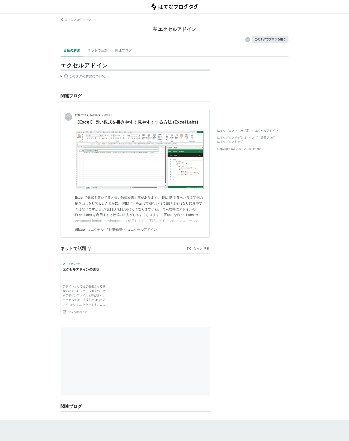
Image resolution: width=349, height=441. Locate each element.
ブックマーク (71, 263)
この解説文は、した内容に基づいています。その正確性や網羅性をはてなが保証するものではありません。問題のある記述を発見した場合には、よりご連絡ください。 (83, 77)
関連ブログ (123, 50)
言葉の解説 (71, 50)
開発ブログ (268, 137)
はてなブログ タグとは (231, 137)
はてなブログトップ (230, 141)
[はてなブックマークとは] (89, 248)
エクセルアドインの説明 (81, 269)
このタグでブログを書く (270, 39)
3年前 (108, 115)
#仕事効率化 (116, 229)
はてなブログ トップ (78, 19)
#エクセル (96, 229)
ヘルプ (253, 137)
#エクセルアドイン (142, 229)
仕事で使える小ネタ (88, 115)
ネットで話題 (98, 50)
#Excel (80, 229)
